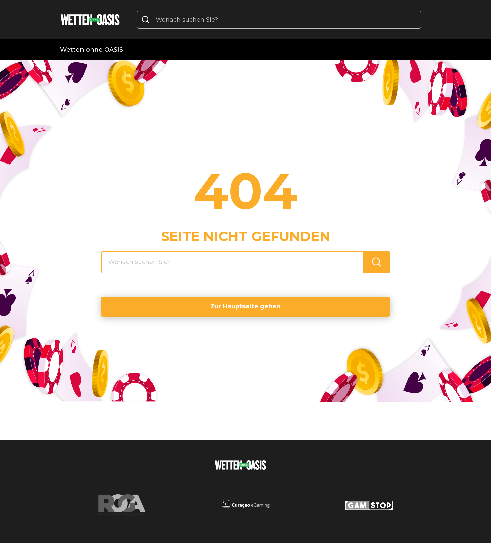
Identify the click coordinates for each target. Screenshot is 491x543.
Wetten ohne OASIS (91, 49)
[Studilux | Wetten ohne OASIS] (90, 19)
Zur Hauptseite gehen (245, 306)
